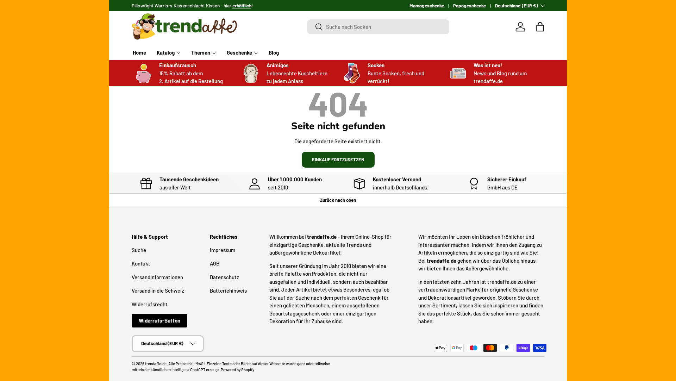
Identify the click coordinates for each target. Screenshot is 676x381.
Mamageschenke (426, 5)
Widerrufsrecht (150, 304)
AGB (214, 263)
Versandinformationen (157, 277)
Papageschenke (469, 5)
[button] (540, 27)
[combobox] (378, 26)
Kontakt (141, 263)
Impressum (222, 250)
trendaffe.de (156, 363)
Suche (139, 250)
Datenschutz (224, 277)
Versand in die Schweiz (158, 290)
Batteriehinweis (228, 290)
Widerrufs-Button (159, 320)
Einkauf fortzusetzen (338, 159)
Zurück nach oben (338, 200)
